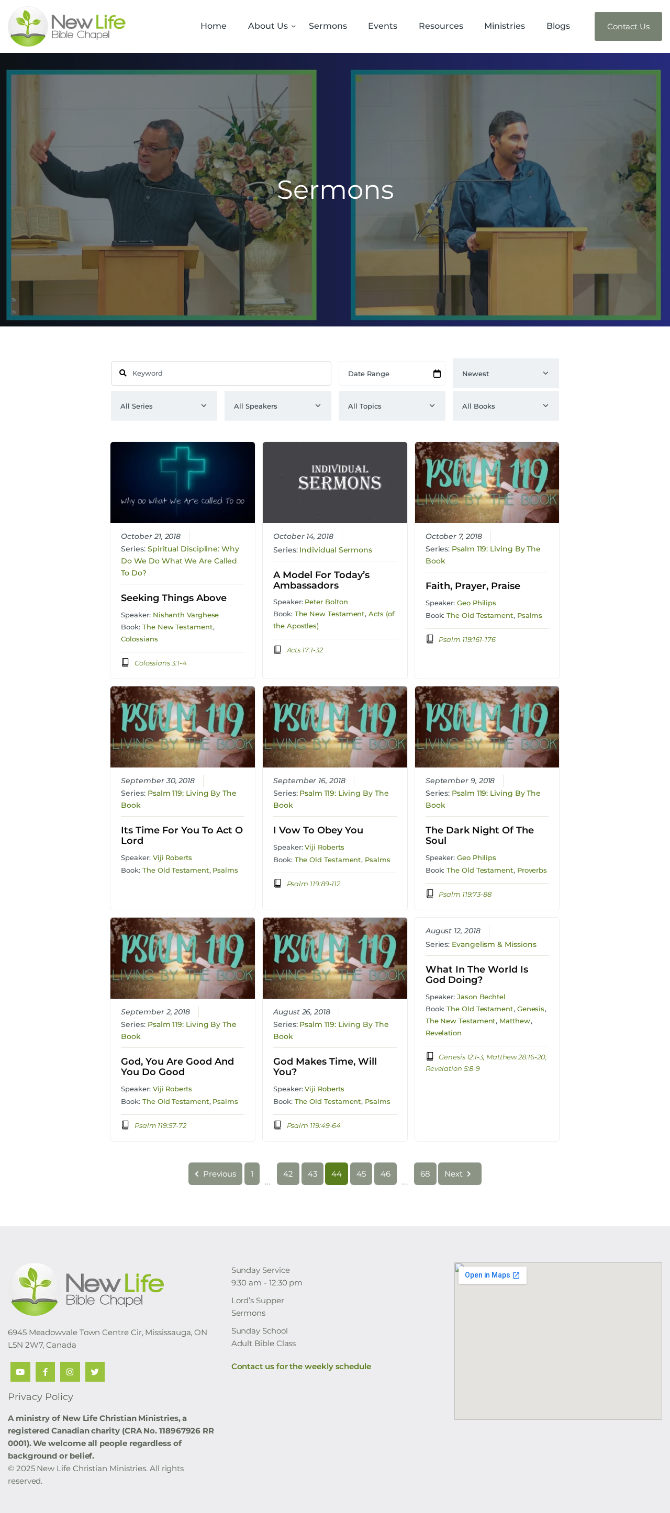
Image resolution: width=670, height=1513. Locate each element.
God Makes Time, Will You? (325, 1067)
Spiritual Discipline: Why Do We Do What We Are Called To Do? (180, 561)
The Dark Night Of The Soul (480, 836)
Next (453, 1174)
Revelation (444, 1033)
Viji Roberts (172, 857)
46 (385, 1174)
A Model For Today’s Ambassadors (321, 580)
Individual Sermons (335, 550)
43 (312, 1174)
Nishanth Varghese (186, 615)
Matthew (514, 1021)
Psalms (530, 615)
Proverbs (532, 870)
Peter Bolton (326, 601)
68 (425, 1174)
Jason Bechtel (481, 996)
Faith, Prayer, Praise (473, 586)
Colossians (139, 639)
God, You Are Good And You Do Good (177, 1067)
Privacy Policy (40, 1397)
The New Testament (177, 627)
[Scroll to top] (643, 1487)
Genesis (530, 1008)
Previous (219, 1174)
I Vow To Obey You (318, 831)
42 (288, 1174)
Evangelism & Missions (494, 944)
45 (361, 1174)
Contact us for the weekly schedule (301, 1366)
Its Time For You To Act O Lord (182, 836)
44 (336, 1174)
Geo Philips (476, 603)
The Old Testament (479, 615)
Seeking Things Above (174, 598)
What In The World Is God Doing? (477, 975)
